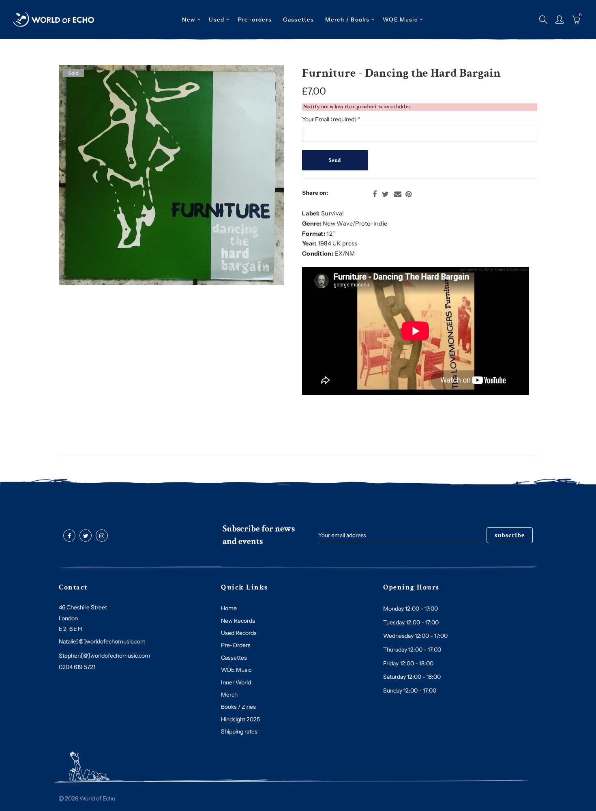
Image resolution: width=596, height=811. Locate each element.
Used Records (239, 633)
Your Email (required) (331, 119)
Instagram (101, 536)
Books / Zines (238, 706)
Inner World (236, 682)
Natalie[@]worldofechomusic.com (102, 641)
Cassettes (234, 657)
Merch (229, 694)
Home (229, 608)
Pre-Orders (236, 645)
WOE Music (400, 19)
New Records (238, 620)
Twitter (385, 194)
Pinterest (408, 194)
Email (397, 194)
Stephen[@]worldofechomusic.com (104, 655)
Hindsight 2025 (240, 719)
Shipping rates (239, 731)
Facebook (375, 194)
